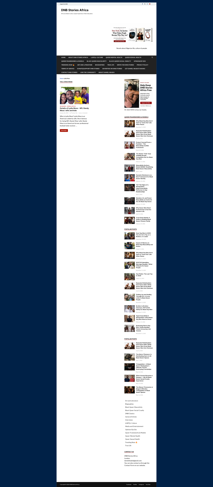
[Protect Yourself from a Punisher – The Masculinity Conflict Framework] (129, 143)
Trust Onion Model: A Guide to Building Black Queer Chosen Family (143, 219)
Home (63, 57)
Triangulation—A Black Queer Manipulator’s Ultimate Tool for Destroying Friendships (143, 366)
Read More (63, 130)
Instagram (141, 484)
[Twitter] (145, 3)
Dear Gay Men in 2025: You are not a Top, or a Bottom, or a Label (143, 234)
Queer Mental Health (114, 57)
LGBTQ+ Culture (97, 57)
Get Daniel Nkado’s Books (135, 68)
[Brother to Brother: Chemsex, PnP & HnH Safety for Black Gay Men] (129, 306)
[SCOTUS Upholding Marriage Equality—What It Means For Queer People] (129, 263)
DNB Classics (129, 413)
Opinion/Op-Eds (140, 61)
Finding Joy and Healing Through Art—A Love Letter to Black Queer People (143, 297)
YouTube (148, 484)
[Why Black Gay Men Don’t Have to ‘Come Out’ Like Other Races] (129, 121)
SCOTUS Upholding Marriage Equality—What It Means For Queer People (144, 265)
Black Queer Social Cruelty (120, 61)
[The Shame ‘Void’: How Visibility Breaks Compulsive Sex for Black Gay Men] (129, 154)
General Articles (71, 106)
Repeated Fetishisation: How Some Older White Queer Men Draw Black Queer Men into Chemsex (144, 133)
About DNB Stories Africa (78, 57)
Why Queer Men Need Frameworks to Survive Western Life (143, 209)
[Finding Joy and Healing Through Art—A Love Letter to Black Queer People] (129, 295)
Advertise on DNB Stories (112, 68)
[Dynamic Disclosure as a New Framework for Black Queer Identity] (129, 175)
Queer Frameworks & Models (72, 61)
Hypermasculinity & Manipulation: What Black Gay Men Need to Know (144, 317)
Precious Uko (74, 113)
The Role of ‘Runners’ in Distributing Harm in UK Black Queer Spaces (144, 356)
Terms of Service (67, 68)
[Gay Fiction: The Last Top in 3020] (129, 274)
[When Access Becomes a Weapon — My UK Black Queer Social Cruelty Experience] (129, 376)
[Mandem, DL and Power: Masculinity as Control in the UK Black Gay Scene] (129, 198)
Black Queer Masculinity (96, 61)
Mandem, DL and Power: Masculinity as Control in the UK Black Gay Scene (144, 199)
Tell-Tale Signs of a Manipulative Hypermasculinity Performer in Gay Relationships (142, 188)
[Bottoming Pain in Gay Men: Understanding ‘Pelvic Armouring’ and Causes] (129, 326)
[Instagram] (147, 3)
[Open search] (152, 57)
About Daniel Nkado (106, 72)
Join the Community (88, 72)
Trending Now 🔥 (67, 65)
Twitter (135, 484)
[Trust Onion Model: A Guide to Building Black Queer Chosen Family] (129, 218)
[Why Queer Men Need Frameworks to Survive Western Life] (129, 208)
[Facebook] (142, 3)
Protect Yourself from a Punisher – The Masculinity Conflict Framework (143, 144)
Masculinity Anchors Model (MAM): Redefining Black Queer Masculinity (144, 167)
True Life (110, 65)
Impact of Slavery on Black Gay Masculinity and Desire (144, 244)
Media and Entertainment (134, 426)
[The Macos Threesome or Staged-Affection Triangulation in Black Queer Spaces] (129, 387)
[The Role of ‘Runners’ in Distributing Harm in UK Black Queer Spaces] (129, 355)
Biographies (100, 65)
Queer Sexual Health (133, 57)
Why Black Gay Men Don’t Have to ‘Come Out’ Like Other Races (144, 122)
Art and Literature (84, 65)
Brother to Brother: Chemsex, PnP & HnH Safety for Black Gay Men (144, 307)
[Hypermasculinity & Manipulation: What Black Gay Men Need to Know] (129, 316)
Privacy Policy (142, 65)
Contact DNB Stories (69, 72)
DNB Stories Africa (74, 10)
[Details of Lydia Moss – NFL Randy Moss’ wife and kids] (74, 96)
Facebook (128, 484)
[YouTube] (150, 3)
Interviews (129, 420)
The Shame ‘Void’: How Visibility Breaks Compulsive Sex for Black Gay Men (144, 156)
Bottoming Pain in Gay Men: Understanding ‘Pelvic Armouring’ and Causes (143, 328)
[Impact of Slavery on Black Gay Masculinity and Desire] (129, 243)
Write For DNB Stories (125, 65)
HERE (132, 110)
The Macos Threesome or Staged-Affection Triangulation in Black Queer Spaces (144, 389)
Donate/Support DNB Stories (88, 68)
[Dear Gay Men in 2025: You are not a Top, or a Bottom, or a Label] (129, 233)
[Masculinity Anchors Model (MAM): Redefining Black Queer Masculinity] (129, 166)
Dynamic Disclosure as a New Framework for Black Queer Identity (144, 176)
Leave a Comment (83, 113)
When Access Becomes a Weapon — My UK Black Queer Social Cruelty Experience (144, 378)
